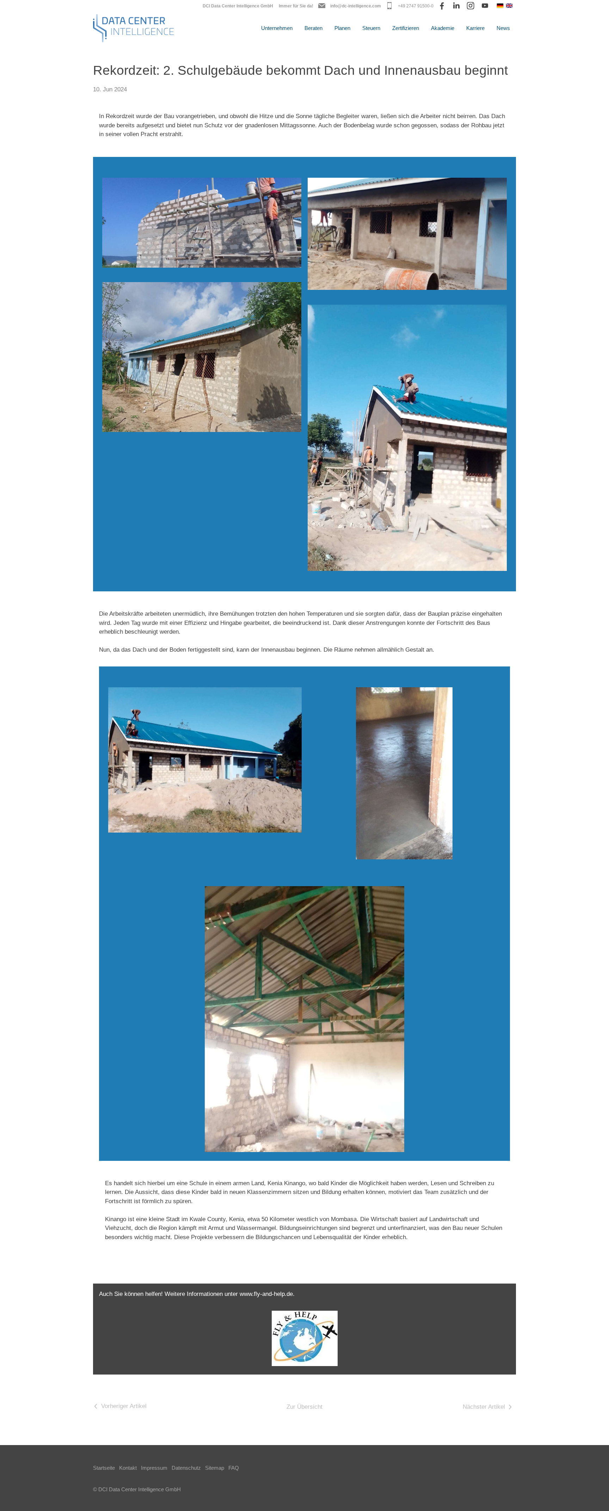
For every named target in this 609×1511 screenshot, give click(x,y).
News (503, 28)
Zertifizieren (405, 28)
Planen (342, 28)
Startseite (104, 1468)
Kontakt (128, 1468)
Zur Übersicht (304, 1406)
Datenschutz (186, 1468)
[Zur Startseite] (133, 28)
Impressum (154, 1468)
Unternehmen (277, 28)
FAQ (233, 1468)
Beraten (313, 28)
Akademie (442, 28)
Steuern (371, 28)
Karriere (475, 28)
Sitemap (214, 1468)
